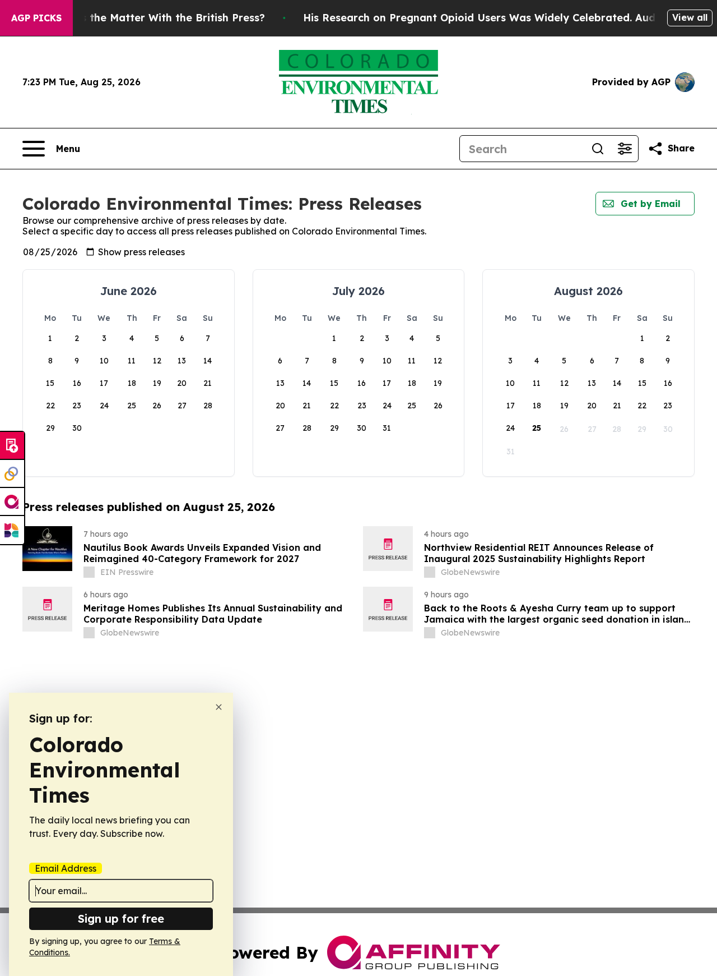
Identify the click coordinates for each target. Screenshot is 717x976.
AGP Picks (36, 18)
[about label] (89, 572)
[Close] (218, 707)
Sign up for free (121, 918)
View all (689, 17)
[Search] (597, 149)
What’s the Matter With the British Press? (158, 17)
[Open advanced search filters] (624, 149)
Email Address (65, 868)
